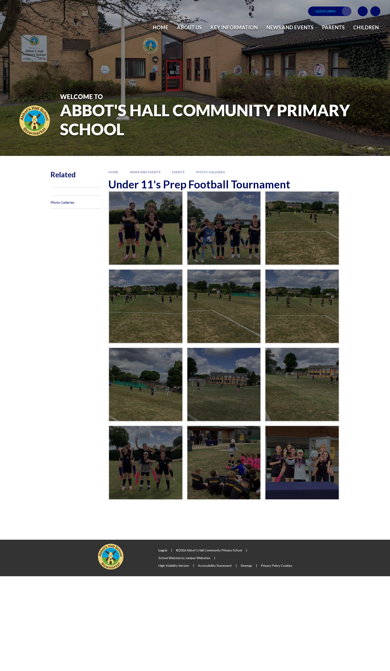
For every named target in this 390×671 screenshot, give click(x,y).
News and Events (145, 172)
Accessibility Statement (215, 565)
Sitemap (246, 565)
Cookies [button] (286, 565)
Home (113, 172)
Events (178, 172)
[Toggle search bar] (375, 11)
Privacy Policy (270, 565)
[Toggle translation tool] (363, 11)
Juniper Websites (198, 558)
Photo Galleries (210, 172)
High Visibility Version (173, 565)
